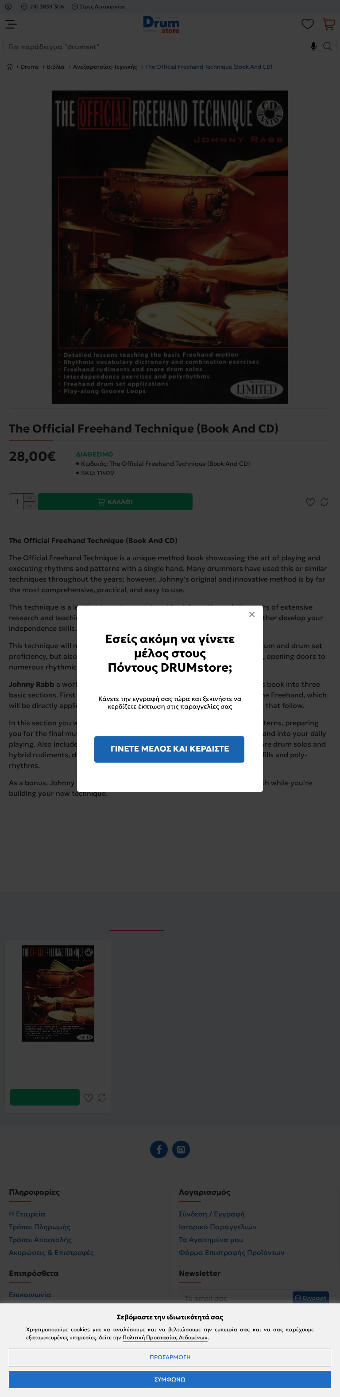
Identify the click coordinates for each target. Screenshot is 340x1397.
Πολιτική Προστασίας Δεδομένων (165, 1337)
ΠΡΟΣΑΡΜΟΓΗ (170, 1357)
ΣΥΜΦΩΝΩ (170, 1379)
